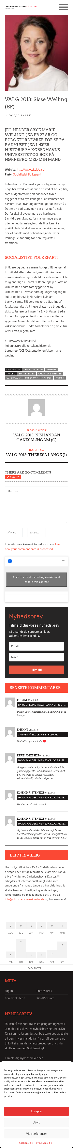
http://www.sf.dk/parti (31, 169)
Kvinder (47, 377)
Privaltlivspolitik (43, 1142)
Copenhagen (13, 377)
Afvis (36, 1122)
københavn (31, 377)
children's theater (50, 373)
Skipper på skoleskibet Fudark (38, 734)
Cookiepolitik (26, 1142)
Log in (9, 991)
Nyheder (51, 369)
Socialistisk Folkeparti (27, 174)
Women (60, 377)
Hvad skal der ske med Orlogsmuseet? (43, 760)
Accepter (36, 1111)
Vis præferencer (36, 1134)
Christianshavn (33, 369)
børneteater (27, 373)
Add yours (12, 477)
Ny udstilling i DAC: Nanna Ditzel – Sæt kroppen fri (43, 704)
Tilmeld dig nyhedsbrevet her (24, 1058)
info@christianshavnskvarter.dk (24, 899)
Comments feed (15, 998)
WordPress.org (45, 998)
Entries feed (44, 991)
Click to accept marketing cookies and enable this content (36, 579)
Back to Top (35, 968)
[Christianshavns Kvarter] (20, 7)
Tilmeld (36, 670)
